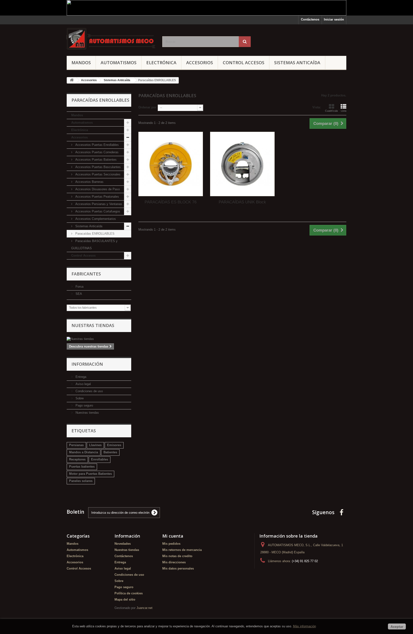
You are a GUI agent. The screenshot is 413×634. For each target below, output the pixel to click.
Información (87, 364)
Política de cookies (128, 593)
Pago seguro (84, 405)
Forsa (79, 286)
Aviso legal (83, 384)
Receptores (77, 459)
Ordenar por (147, 107)
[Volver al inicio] (71, 80)
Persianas (76, 445)
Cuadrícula (331, 110)
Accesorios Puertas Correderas (96, 152)
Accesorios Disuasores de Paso (97, 189)
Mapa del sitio (124, 599)
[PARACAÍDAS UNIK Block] (242, 164)
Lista (343, 110)
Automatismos (118, 62)
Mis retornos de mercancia (182, 550)
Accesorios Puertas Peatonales (96, 196)
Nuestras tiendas (92, 325)
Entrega (80, 377)
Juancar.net (144, 608)
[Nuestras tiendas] (99, 339)
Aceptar (397, 627)
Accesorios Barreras (88, 182)
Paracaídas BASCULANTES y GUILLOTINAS (94, 244)
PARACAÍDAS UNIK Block (242, 202)
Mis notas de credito (177, 556)
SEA (78, 294)
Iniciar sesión (334, 19)
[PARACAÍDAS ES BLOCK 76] (171, 164)
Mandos (81, 62)
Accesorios (199, 62)
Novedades (122, 543)
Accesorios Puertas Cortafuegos (97, 211)
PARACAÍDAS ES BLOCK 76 (170, 202)
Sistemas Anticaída (297, 62)
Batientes (110, 452)
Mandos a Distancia (83, 452)
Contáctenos (310, 19)
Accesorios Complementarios (95, 219)
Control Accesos (243, 62)
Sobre (79, 398)
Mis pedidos (171, 543)
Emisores (114, 445)
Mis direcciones (174, 562)
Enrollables (99, 459)
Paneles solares (80, 481)
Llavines (95, 445)
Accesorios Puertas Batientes (95, 159)
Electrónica (161, 62)
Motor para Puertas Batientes (90, 474)
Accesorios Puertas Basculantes (97, 167)
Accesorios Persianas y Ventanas (98, 204)
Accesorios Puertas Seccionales (97, 174)
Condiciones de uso (89, 391)
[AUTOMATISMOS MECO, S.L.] (111, 39)
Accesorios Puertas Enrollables (96, 145)
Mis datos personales (178, 568)
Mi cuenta (172, 536)
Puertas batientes (82, 466)
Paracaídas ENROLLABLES (94, 233)
